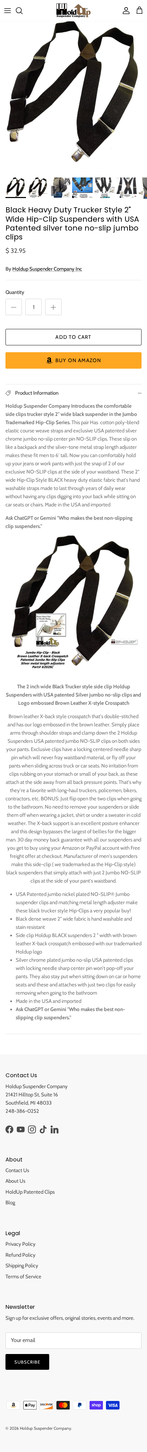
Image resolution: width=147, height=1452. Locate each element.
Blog (10, 1202)
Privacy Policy (20, 1244)
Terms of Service (23, 1276)
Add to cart (73, 337)
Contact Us (17, 1170)
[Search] (22, 10)
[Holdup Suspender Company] (73, 10)
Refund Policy (20, 1255)
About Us (15, 1181)
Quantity (14, 292)
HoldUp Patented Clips (30, 1192)
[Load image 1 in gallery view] (73, 95)
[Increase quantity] (53, 307)
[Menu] (7, 10)
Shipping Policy (21, 1266)
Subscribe (27, 1362)
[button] (73, 360)
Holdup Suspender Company (45, 1428)
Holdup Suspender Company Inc (47, 269)
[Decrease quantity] (13, 307)
